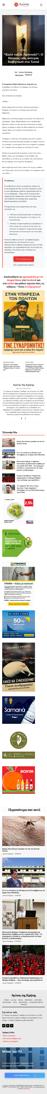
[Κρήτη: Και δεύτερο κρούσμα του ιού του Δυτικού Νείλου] (8, 442)
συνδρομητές (32, 286)
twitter (10, 283)
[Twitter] (25, 418)
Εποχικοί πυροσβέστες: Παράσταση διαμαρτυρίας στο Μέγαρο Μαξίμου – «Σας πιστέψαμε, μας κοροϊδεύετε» (29, 478)
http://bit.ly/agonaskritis (23, 388)
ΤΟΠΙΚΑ (23, 50)
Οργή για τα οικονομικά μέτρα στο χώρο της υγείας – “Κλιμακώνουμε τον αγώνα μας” (12, 367)
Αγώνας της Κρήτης (25, 72)
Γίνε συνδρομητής (23, 259)
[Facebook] (21, 418)
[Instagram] (3, 1025)
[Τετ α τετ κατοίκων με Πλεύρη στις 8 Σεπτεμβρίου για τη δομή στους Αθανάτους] (8, 453)
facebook (32, 280)
